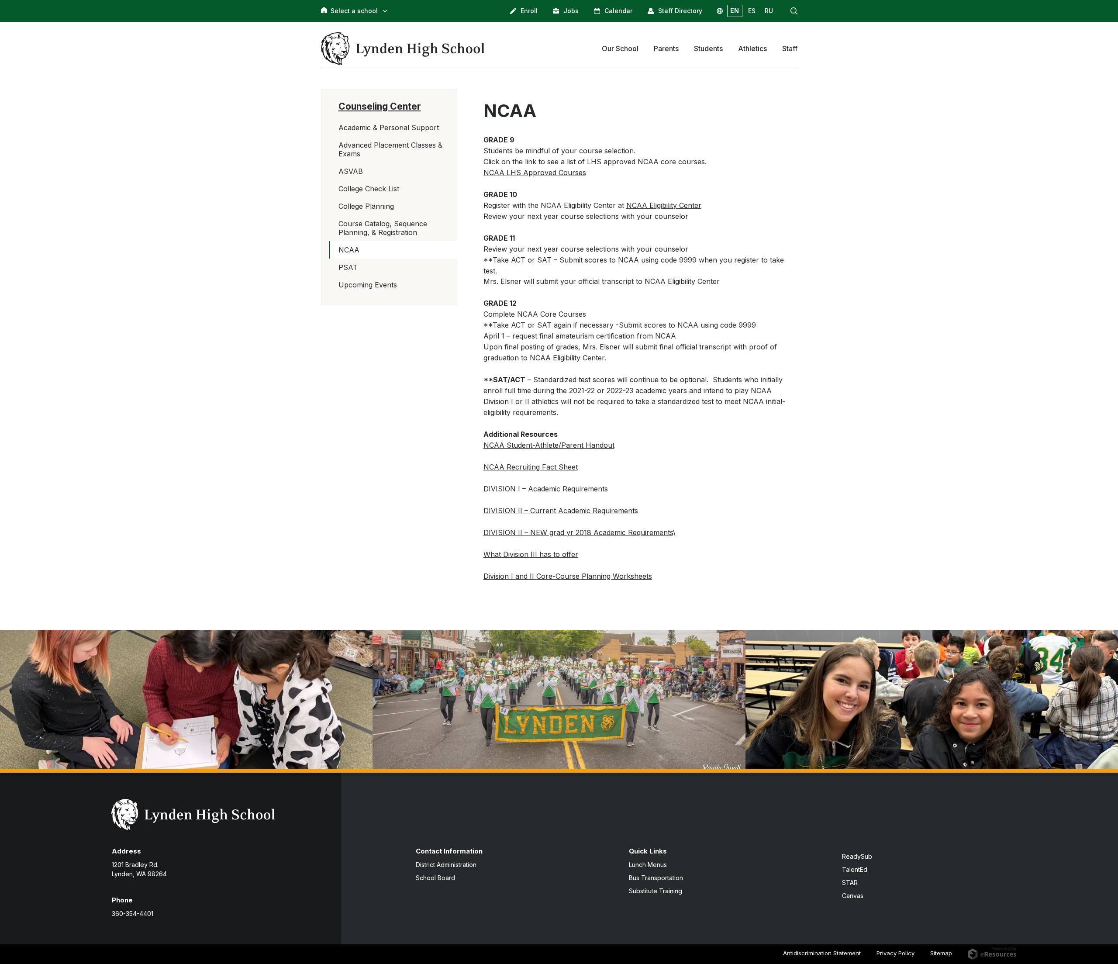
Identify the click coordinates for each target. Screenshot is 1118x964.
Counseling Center (379, 106)
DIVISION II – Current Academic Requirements (560, 510)
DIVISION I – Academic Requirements (545, 488)
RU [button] (769, 10)
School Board (435, 877)
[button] (794, 11)
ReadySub (857, 856)
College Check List (368, 188)
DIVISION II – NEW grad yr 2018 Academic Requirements (578, 532)
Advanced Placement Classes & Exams (390, 149)
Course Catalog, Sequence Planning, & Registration (382, 228)
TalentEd (854, 869)
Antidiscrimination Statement (822, 953)
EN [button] (734, 10)
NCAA (348, 249)
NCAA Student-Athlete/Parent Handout (548, 445)
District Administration (446, 864)
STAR (850, 882)
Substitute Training (655, 891)
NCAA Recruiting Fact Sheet (530, 467)
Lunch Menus (648, 864)
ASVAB (350, 171)
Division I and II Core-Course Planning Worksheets (567, 576)
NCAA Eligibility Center (663, 205)
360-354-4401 (132, 913)
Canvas (852, 895)
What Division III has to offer (530, 554)
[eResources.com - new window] (992, 952)
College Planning (366, 206)
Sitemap (941, 953)
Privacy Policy (895, 953)
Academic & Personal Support (388, 127)
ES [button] (752, 10)
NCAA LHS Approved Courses (534, 172)
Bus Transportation (656, 877)
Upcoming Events (367, 284)
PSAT (348, 267)
